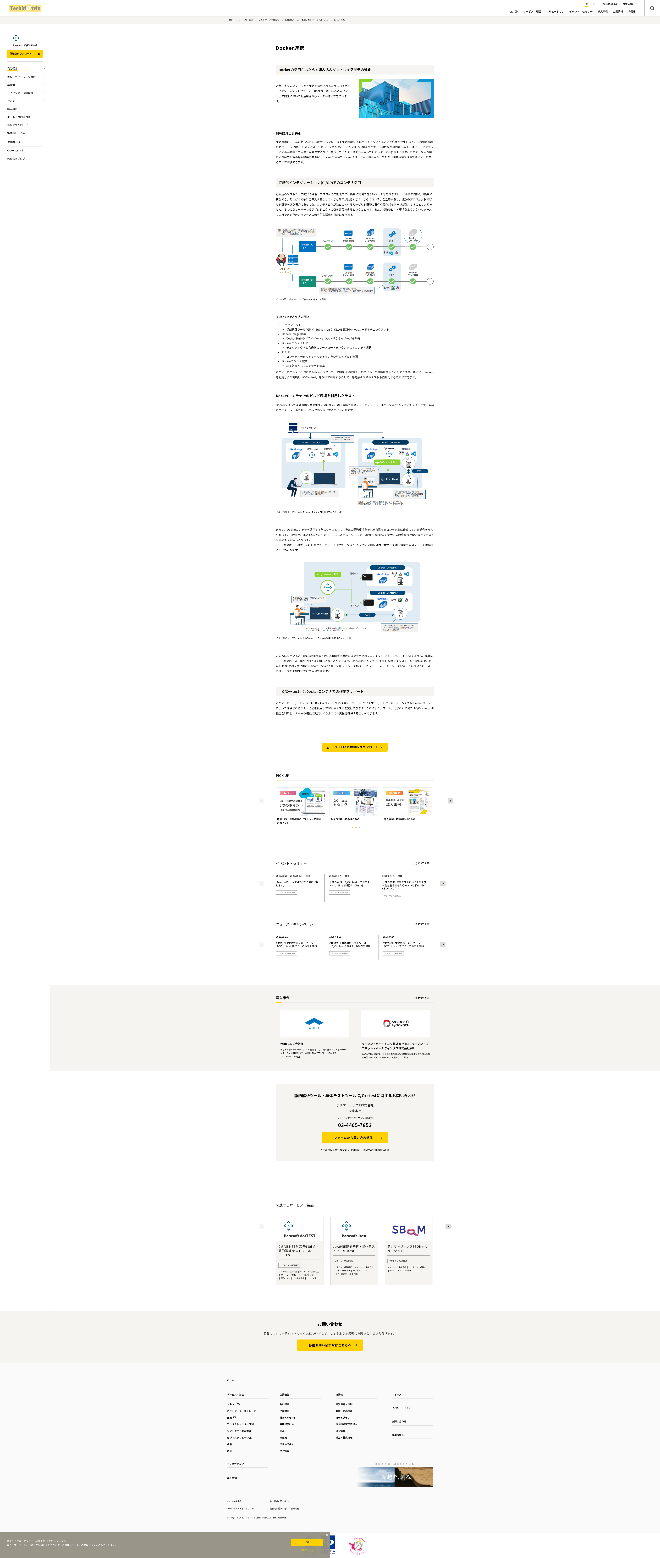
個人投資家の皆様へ (346, 1424)
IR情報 (339, 1394)
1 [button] (352, 827)
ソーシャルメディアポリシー (240, 1508)
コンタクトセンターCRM (240, 1424)
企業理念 (284, 1411)
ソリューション (235, 1463)
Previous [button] (261, 800)
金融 (229, 1444)
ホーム (230, 1380)
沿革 (282, 1431)
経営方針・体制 (344, 1404)
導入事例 (232, 1478)
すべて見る (423, 863)
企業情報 (284, 1394)
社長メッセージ (288, 1417)
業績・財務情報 (344, 1411)
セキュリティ (234, 1404)
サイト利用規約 (234, 1501)
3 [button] (359, 827)
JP (586, 4)
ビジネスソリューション (240, 1437)
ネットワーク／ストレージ (241, 1411)
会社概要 (284, 1404)
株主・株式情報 (344, 1437)
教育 (229, 1451)
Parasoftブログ (16, 158)
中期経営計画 (287, 1424)
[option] (300, 806)
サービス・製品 (246, 19)
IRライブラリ (343, 1417)
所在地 (283, 1437)
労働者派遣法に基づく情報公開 (284, 1508)
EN (594, 4)
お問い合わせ (399, 1421)
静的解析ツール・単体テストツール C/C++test (306, 19)
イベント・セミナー (403, 1408)
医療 (229, 1417)
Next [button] (450, 800)
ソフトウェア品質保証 (268, 19)
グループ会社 (287, 1444)
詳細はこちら (307, 1549)
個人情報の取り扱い (279, 1501)
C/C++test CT (15, 150)
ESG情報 (284, 1451)
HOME (230, 19)
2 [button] (356, 827)
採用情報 (608, 4)
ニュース (396, 1394)
